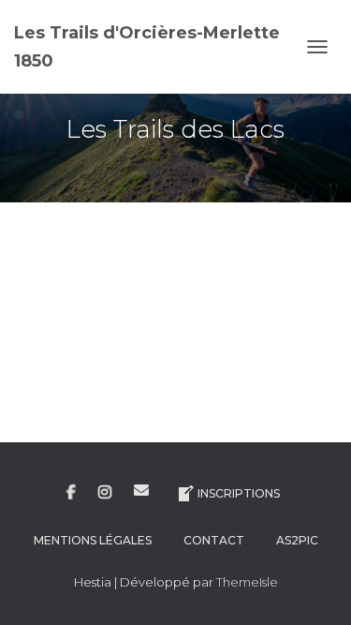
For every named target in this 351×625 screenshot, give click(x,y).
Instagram (105, 492)
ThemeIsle (247, 581)
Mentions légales (93, 540)
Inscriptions (238, 493)
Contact (213, 540)
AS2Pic (297, 540)
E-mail (141, 490)
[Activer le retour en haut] (314, 587)
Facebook (71, 492)
